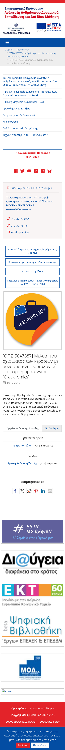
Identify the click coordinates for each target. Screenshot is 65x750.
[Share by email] (50, 491)
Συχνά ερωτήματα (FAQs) (21, 721)
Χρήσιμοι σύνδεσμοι (42, 708)
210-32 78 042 (20, 218)
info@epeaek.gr (20, 232)
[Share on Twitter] (22, 491)
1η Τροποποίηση (22, 445)
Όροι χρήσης (19, 708)
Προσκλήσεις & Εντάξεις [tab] (16, 108)
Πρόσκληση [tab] (52, 428)
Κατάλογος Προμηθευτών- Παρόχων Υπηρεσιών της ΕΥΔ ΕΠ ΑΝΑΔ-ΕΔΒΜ (32, 282)
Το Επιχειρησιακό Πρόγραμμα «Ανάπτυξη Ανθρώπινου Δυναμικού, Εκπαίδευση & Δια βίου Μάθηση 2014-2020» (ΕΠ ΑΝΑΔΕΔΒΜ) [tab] (30, 81)
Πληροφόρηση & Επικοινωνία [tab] (19, 115)
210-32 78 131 (20, 225)
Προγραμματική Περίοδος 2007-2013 (32, 715)
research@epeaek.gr (18, 209)
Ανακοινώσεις (10, 121)
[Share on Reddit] (29, 491)
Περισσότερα (40, 745)
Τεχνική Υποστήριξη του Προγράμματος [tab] (25, 135)
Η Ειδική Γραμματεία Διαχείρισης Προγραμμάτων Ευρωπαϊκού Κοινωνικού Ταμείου (30, 93)
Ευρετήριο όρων (50, 721)
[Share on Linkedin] (43, 491)
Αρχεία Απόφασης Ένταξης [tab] (23, 428)
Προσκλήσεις (22, 49)
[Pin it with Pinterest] (36, 491)
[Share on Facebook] (15, 491)
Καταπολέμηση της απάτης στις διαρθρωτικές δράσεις (32, 251)
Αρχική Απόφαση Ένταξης (23, 463)
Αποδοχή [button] (23, 745)
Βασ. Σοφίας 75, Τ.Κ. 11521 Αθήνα (31, 188)
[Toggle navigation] (7, 42)
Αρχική (8, 49)
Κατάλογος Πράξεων (32, 271)
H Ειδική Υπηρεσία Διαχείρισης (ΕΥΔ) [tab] (23, 102)
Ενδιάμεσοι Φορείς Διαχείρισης (20, 128)
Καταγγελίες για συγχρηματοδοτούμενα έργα (32, 262)
